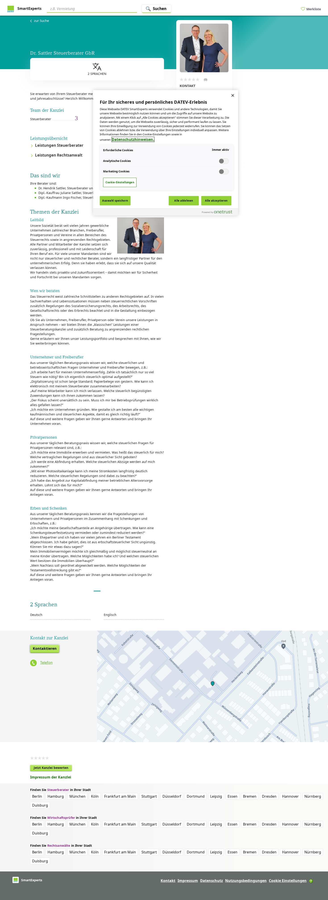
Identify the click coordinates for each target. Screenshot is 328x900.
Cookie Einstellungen (288, 880)
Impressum (188, 880)
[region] (165, 152)
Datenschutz (211, 880)
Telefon (46, 662)
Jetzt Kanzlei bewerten (53, 768)
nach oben (317, 867)
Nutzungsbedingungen (246, 880)
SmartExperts (29, 8)
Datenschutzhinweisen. (133, 139)
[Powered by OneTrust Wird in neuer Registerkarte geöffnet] (219, 212)
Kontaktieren (45, 648)
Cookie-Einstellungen (120, 182)
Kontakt (168, 880)
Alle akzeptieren (216, 200)
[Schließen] (233, 95)
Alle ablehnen (183, 200)
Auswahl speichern (115, 200)
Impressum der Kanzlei (50, 777)
